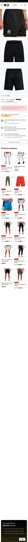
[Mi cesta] (25, 5)
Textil (2, 95)
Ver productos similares (14, 142)
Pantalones (8, 95)
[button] (14, 128)
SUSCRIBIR (22, 539)
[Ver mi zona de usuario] (21, 5)
